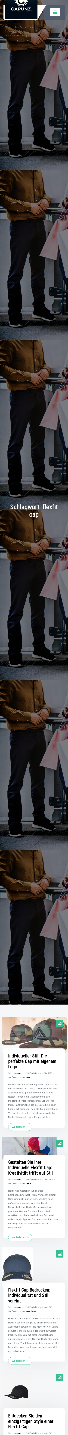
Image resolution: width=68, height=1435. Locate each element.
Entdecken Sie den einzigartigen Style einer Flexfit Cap (31, 1421)
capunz (17, 1073)
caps (28, 1077)
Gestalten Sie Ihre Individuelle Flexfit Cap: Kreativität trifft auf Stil (30, 1168)
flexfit (28, 1183)
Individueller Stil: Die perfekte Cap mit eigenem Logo (32, 1061)
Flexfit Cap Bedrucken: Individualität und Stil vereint (29, 1295)
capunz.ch (14, 21)
